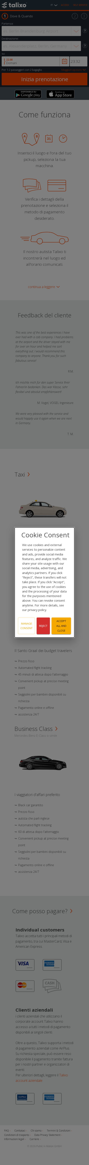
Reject (43, 626)
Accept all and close (61, 625)
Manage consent (26, 626)
